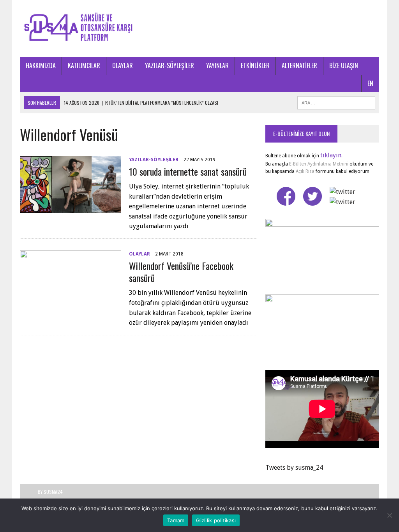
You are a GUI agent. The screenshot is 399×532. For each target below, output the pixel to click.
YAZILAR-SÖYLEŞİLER (169, 65)
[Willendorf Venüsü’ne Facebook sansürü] (70, 302)
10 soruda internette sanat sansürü (188, 171)
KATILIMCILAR (84, 65)
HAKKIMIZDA (41, 65)
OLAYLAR (122, 65)
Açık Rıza (304, 171)
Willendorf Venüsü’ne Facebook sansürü (181, 272)
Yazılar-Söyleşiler (153, 159)
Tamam (175, 520)
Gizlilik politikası (216, 520)
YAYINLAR (217, 65)
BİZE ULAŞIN (343, 65)
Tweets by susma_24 (294, 467)
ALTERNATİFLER (299, 65)
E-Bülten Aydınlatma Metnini (318, 164)
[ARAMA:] (336, 101)
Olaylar (139, 254)
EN (370, 83)
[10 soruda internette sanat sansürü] (70, 207)
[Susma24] (199, 28)
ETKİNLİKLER (255, 65)
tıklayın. (331, 155)
